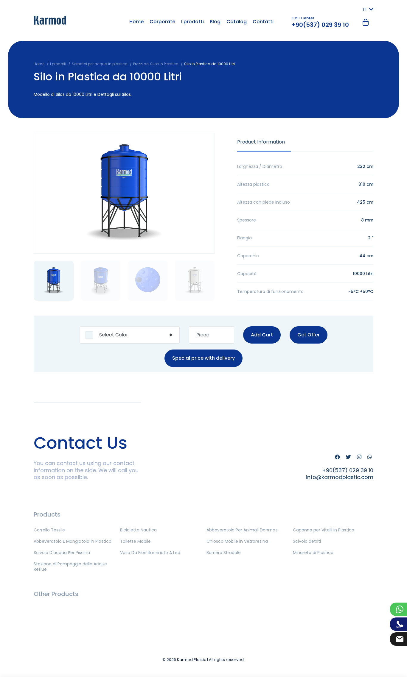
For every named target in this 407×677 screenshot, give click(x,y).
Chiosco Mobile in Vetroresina (237, 541)
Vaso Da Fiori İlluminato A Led (150, 553)
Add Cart (262, 334)
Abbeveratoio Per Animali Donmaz (241, 530)
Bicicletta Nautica (138, 530)
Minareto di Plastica (313, 553)
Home (136, 21)
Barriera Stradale (223, 553)
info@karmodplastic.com (339, 477)
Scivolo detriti (307, 541)
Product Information (261, 141)
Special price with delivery (203, 358)
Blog (215, 21)
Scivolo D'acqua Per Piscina (62, 553)
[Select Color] (130, 335)
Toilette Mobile (135, 541)
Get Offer (308, 334)
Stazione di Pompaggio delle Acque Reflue (70, 566)
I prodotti (192, 21)
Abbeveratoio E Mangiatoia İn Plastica (72, 541)
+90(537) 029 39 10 (320, 25)
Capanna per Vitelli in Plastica (323, 530)
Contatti (263, 21)
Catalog (236, 21)
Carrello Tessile (49, 530)
